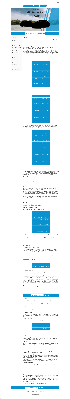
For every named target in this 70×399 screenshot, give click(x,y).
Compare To (36, 5)
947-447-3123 (57, 2)
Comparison (15, 37)
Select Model (30, 5)
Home (25, 5)
